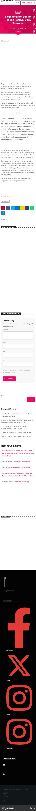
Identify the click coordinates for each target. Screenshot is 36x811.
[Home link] (7, 2)
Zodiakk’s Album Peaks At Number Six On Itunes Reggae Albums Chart (18, 261)
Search (3, 395)
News (18, 12)
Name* (4, 342)
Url (3, 360)
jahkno (9, 196)
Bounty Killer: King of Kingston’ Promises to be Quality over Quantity (21, 532)
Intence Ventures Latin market (20, 549)
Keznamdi (5, 201)
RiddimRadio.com (7, 450)
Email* (4, 351)
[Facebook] (4, 801)
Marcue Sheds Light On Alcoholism (19, 462)
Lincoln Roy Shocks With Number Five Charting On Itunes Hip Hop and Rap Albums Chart (17, 300)
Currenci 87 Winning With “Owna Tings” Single (16, 432)
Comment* (5, 329)
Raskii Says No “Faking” (21, 482)
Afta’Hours (7, 504)
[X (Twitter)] (3, 801)
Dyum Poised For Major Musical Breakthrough (15, 436)
